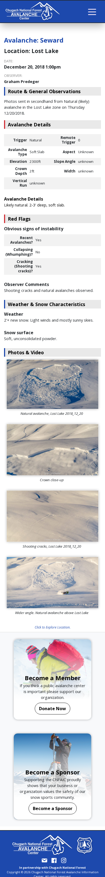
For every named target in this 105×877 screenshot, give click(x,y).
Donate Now (52, 709)
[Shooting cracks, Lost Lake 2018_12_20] (52, 516)
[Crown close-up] (52, 450)
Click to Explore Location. (53, 627)
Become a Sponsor (52, 808)
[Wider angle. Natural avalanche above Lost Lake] (52, 582)
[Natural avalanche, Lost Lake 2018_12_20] (52, 384)
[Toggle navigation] (92, 11)
